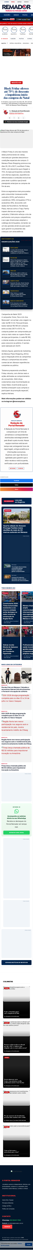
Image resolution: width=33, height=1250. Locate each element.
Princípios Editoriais (7, 1203)
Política (21, 38)
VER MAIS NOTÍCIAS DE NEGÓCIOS (16, 962)
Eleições (13, 38)
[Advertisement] (16, 548)
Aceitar (28, 1244)
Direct (16, 489)
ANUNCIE (26, 1)
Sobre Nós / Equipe (7, 1200)
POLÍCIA (24, 15)
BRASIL (13, 1)
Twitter (16, 485)
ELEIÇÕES (7, 15)
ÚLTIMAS (6, 1)
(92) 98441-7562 (15, 1220)
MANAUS (16, 15)
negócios (3, 43)
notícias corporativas (15, 43)
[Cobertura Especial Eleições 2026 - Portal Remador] (8, 19)
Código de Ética (6, 1206)
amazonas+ (26, 43)
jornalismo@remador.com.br (15, 1223)
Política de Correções (8, 1209)
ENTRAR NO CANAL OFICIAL (16, 832)
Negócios (21, 502)
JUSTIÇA (19, 1)
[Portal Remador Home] (16, 1172)
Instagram (12, 468)
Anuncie (7, 1226)
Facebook (20, 468)
